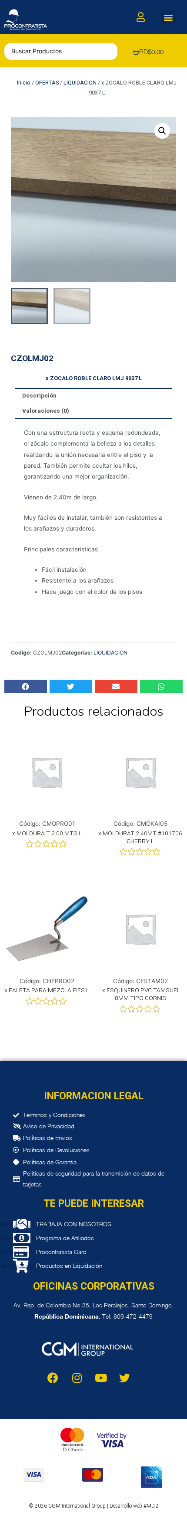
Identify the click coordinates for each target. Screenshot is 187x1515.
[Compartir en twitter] (71, 686)
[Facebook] (53, 1377)
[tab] (93, 396)
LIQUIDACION (80, 82)
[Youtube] (101, 1377)
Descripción (39, 395)
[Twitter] (125, 1377)
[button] (168, 17)
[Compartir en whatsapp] (161, 686)
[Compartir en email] (116, 686)
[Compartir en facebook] (25, 686)
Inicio (23, 82)
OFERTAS (47, 82)
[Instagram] (77, 1377)
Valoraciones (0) (45, 410)
